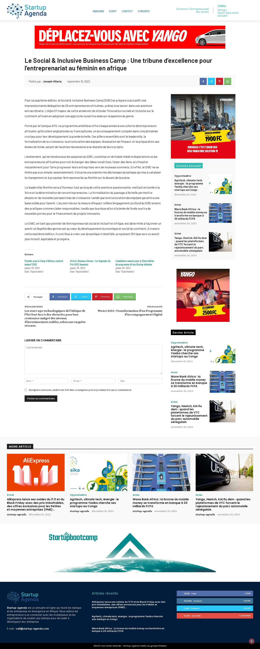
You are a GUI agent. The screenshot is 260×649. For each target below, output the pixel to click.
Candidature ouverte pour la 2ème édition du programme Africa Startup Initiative (134, 262)
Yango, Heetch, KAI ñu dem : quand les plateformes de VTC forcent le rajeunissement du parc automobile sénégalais (190, 244)
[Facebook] (203, 81)
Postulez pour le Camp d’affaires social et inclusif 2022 (44, 262)
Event (10, 494)
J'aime (247, 593)
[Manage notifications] (252, 641)
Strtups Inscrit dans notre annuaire (228, 13)
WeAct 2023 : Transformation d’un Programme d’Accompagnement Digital (130, 312)
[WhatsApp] (227, 81)
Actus (177, 204)
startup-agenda (16, 514)
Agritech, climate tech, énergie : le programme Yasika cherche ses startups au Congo (188, 185)
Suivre (247, 600)
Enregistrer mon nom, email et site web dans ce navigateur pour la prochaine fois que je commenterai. (80, 389)
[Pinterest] (219, 81)
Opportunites (182, 175)
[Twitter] (211, 81)
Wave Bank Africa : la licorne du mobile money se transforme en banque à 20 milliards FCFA (190, 213)
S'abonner (245, 615)
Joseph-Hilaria (52, 81)
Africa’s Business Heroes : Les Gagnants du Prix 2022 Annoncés (90, 262)
